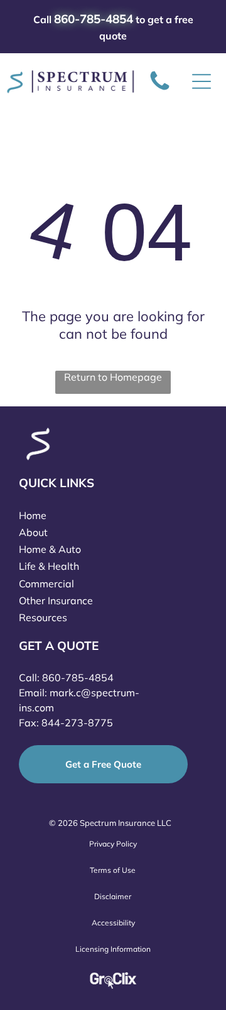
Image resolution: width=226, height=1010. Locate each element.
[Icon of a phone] (160, 89)
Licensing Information (113, 949)
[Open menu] (201, 81)
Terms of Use (113, 870)
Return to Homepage (113, 377)
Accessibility (113, 922)
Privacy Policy (113, 843)
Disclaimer (112, 896)
